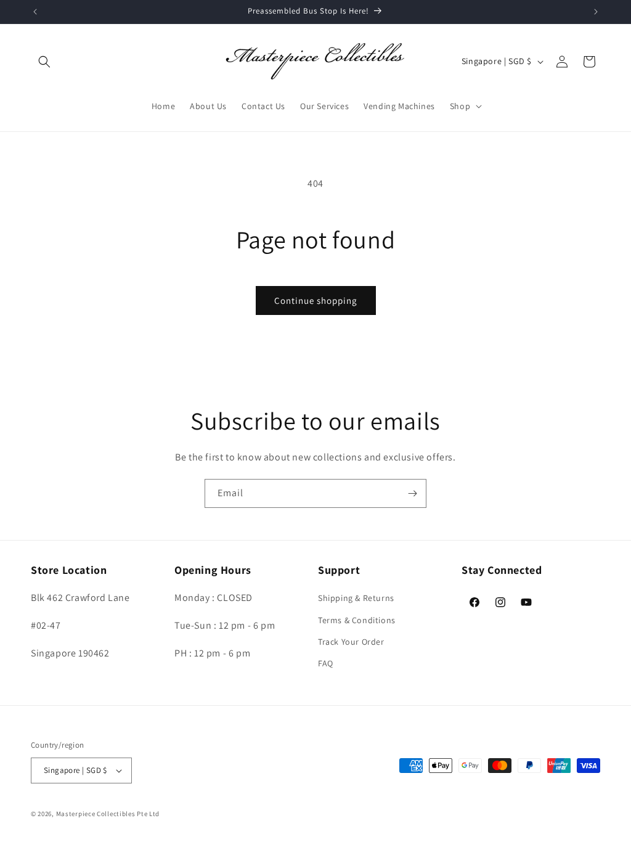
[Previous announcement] (35, 11)
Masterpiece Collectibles (96, 813)
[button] (44, 61)
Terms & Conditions (357, 620)
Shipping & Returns (356, 597)
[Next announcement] (595, 11)
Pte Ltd (148, 813)
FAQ (325, 663)
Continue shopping (315, 300)
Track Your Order (351, 641)
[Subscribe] (412, 493)
